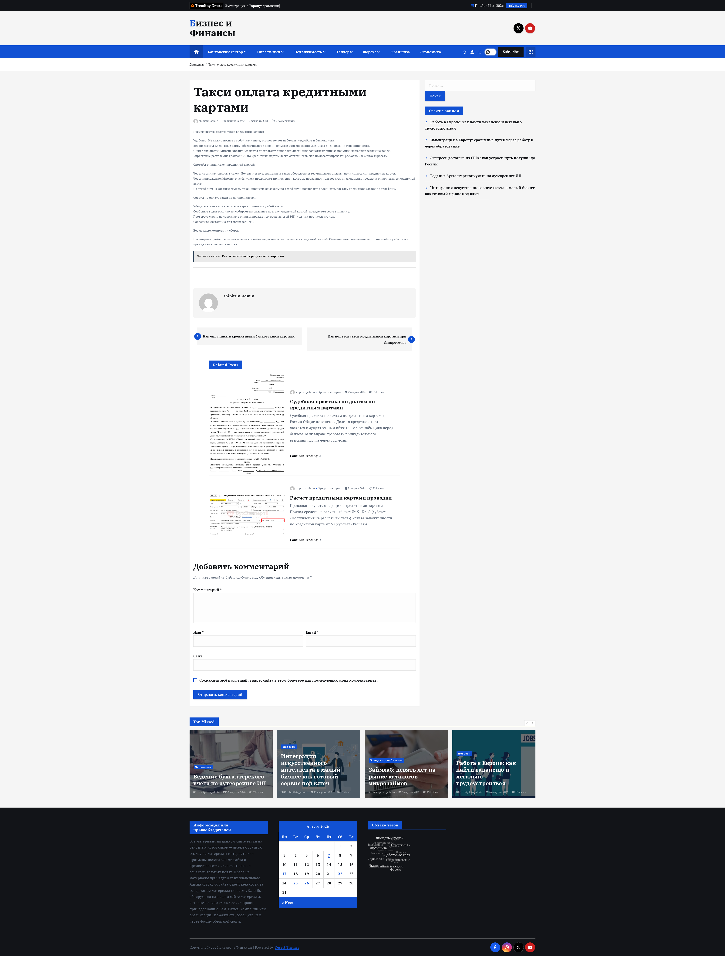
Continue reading (304, 456)
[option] (231, 764)
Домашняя (197, 64)
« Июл (287, 902)
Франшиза (400, 51)
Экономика (430, 51)
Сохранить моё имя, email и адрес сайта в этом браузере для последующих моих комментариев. (288, 680)
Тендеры (344, 51)
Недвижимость (308, 51)
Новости (201, 746)
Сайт (197, 656)
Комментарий (207, 589)
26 (307, 883)
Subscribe (511, 51)
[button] (527, 723)
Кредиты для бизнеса (299, 760)
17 (284, 873)
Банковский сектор (225, 51)
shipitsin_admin (208, 121)
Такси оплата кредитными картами (232, 64)
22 (340, 873)
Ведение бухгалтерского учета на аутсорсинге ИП (475, 175)
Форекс (369, 51)
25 (295, 883)
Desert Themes (287, 947)
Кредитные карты (233, 121)
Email (312, 632)
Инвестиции (268, 51)
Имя (198, 632)
